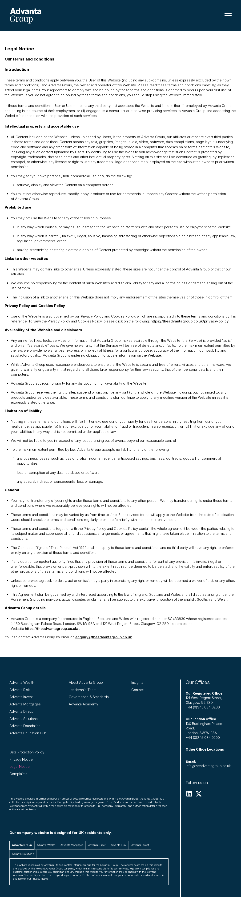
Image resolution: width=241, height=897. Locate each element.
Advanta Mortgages (25, 704)
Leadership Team (82, 690)
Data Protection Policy (26, 752)
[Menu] (228, 15)
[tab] (21, 845)
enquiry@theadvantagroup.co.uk (103, 637)
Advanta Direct (21, 711)
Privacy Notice (21, 759)
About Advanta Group (86, 682)
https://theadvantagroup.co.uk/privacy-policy (190, 321)
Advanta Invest (21, 697)
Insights (137, 682)
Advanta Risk (19, 690)
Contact (137, 690)
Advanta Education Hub (27, 733)
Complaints (18, 774)
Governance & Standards (89, 697)
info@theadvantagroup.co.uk (208, 766)
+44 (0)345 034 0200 (203, 707)
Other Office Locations (205, 749)
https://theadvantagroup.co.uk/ (51, 628)
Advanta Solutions (23, 718)
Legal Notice (19, 766)
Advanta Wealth (21, 682)
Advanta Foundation (24, 726)
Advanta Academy (83, 704)
